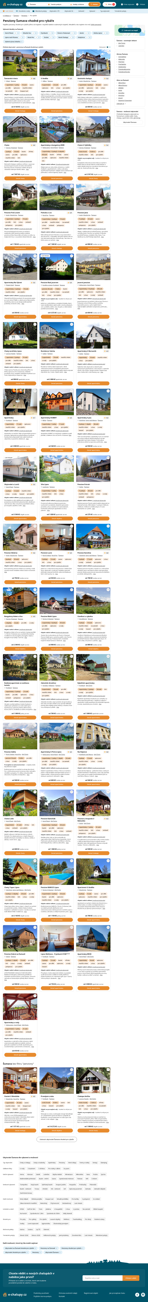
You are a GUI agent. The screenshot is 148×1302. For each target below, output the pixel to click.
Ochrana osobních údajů (68, 1293)
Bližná (44, 420)
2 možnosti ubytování (25, 94)
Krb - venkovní (55, 1189)
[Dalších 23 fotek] (93, 537)
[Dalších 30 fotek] (20, 402)
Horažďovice (83, 619)
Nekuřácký (43, 1203)
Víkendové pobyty (41, 11)
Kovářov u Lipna (47, 285)
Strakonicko (122, 67)
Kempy (95, 1163)
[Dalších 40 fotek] (56, 335)
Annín (83, 33)
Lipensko (121, 46)
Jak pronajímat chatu (117, 1293)
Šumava (16, 16)
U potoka (76, 1209)
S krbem (94, 1179)
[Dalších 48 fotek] (93, 129)
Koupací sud (49, 1199)
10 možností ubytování (62, 835)
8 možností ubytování (25, 566)
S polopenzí (86, 1199)
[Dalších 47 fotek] (56, 197)
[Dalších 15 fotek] (20, 736)
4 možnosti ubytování (98, 364)
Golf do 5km (31, 1209)
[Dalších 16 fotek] (20, 468)
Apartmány (51, 1163)
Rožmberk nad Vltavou (86, 754)
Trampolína (23, 1185)
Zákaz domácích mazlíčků (28, 1203)
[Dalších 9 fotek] (93, 871)
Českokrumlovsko (124, 72)
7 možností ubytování (98, 632)
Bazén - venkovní (25, 1189)
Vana (88, 1174)
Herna (22, 1174)
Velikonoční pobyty (49, 1235)
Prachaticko (122, 64)
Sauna (54, 1179)
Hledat (95, 4)
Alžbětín (121, 88)
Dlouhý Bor (9, 1099)
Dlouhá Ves (28, 33)
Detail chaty (20, 178)
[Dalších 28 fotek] (20, 62)
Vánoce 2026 (36, 1235)
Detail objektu (57, 518)
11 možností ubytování (99, 229)
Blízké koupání (98, 1209)
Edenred (46, 1229)
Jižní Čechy (89, 685)
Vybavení (92, 11)
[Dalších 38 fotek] (56, 736)
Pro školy (88, 1219)
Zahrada (88, 1189)
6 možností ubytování (61, 699)
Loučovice (46, 487)
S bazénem (31, 1169)
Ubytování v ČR (54, 11)
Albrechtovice (122, 85)
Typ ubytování (104, 11)
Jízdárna (48, 1209)
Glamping (104, 1163)
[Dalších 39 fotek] (56, 803)
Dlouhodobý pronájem (60, 1223)
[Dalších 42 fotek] (56, 62)
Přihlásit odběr (131, 1278)
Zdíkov (45, 81)
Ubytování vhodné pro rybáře (15, 1252)
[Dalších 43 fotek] (20, 1080)
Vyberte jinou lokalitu (12, 42)
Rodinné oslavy (99, 1219)
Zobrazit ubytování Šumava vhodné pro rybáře (57, 1139)
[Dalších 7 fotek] (93, 197)
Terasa (37, 1189)
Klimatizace (69, 1174)
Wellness (66, 1219)
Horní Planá (10, 33)
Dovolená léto (76, 1235)
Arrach (120, 98)
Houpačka (72, 1185)
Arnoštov (45, 685)
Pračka (95, 1174)
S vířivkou (42, 1169)
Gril (65, 1189)
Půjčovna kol (55, 1203)
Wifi (87, 1179)
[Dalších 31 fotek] (56, 468)
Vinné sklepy (72, 1163)
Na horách (23, 1213)
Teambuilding (77, 1219)
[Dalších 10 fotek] (93, 803)
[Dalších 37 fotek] (20, 267)
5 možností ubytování (61, 91)
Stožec (47, 37)
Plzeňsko (121, 62)
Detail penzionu (56, 111)
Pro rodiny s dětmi (54, 1169)
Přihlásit (142, 4)
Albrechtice (122, 83)
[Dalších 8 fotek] (93, 667)
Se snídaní (96, 1199)
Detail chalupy (20, 111)
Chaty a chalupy (25, 1163)
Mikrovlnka (79, 1174)
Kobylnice (82, 37)
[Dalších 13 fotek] (20, 537)
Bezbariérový (66, 1203)
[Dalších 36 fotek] (93, 600)
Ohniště (45, 1189)
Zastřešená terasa (26, 1193)
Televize (79, 1179)
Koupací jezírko (61, 1185)
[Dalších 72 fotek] (93, 62)
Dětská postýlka (37, 1199)
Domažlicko (122, 57)
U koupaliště (58, 1209)
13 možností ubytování (62, 164)
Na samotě (86, 1209)
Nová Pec (32, 37)
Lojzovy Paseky (11, 354)
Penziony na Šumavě (48, 1248)
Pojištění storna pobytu (42, 1296)
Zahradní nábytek (99, 1189)
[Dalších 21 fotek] (20, 1006)
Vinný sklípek (24, 1199)
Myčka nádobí (57, 1174)
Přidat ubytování (129, 4)
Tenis (40, 1209)
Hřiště (22, 1209)
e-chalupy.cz (7, 16)
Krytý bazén (34, 1185)
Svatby (22, 1223)
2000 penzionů (96, 24)
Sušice (45, 354)
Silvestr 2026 (24, 1235)
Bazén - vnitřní (43, 1179)
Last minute (9, 11)
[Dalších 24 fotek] (20, 600)
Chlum (8, 81)
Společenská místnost (66, 1179)
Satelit (38, 1174)
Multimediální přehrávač (28, 1179)
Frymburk (45, 33)
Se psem (66, 1169)
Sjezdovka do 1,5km (36, 1213)
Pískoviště (93, 1185)
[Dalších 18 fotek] (56, 667)
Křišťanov (51, 685)
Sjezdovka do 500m (53, 1213)
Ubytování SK (69, 11)
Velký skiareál (67, 1213)
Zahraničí (81, 11)
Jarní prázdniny (64, 1235)
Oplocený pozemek (75, 1189)
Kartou (22, 1229)
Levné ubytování (33, 1223)
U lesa (68, 1209)
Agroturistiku (46, 1223)
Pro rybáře (43, 1219)
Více (33, 103)
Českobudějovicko (124, 69)
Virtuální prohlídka (62, 1199)
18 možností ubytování (99, 299)
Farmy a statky (84, 1163)
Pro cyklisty (32, 1219)
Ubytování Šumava (52, 1252)
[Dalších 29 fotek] (56, 537)
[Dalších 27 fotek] (20, 129)
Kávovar (30, 1174)
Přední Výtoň (10, 285)
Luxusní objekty (55, 1219)
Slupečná (82, 555)
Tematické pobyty (120, 11)
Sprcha (103, 1174)
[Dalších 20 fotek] (56, 402)
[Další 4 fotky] (93, 468)
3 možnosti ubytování (25, 229)
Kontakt (62, 1296)
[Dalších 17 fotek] (20, 197)
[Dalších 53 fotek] (56, 129)
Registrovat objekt (91, 1293)
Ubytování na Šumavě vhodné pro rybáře (19, 1248)
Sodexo (30, 1229)
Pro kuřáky (75, 1199)
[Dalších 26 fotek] (93, 335)
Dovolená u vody (24, 11)
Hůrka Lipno (99, 33)
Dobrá (81, 823)
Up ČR (38, 1229)
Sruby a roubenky (39, 1163)
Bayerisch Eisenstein (125, 100)
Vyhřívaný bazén (47, 1185)
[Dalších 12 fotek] (56, 267)
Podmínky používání (41, 1293)
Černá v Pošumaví (64, 33)
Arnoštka (121, 93)
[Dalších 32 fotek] (56, 600)
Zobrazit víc (120, 104)
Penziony (24, 16)
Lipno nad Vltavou (12, 37)
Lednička (46, 1174)
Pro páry (22, 1219)
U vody (22, 1169)
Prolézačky (82, 1185)
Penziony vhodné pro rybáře (71, 1248)
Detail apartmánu (20, 317)
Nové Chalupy (64, 37)
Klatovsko (121, 59)
